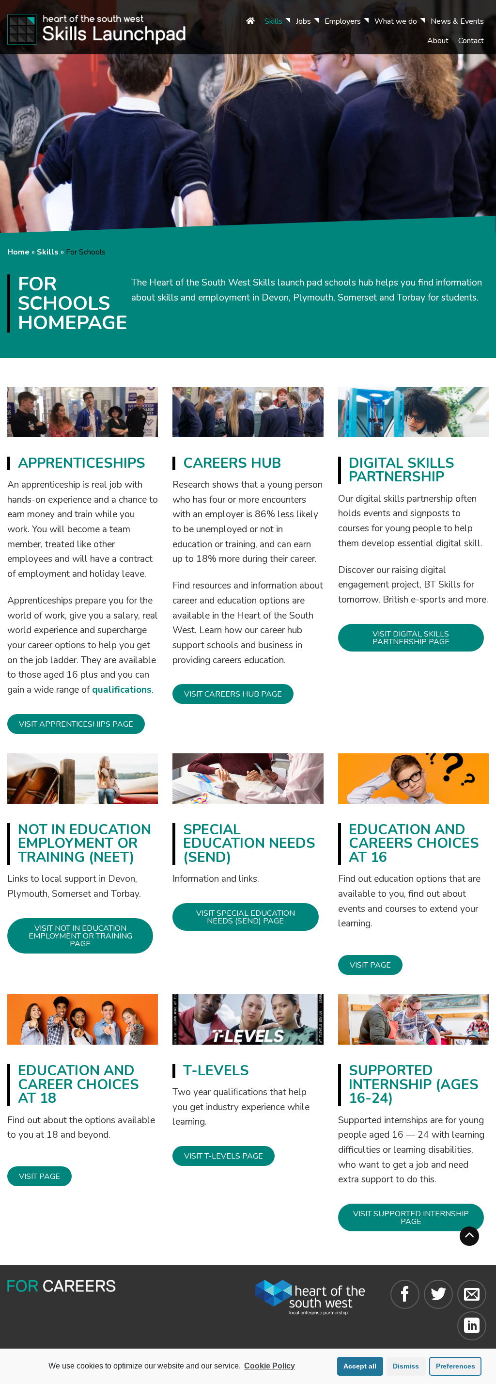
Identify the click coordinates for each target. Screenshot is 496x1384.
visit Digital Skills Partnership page (411, 638)
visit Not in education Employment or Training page (80, 936)
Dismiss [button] (406, 1366)
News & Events (457, 21)
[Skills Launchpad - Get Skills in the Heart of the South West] (109, 27)
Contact (471, 40)
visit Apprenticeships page (76, 724)
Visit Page (370, 965)
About (438, 40)
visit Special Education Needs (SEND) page (245, 917)
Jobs (303, 21)
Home (18, 252)
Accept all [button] (359, 1366)
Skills (273, 21)
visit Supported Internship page (411, 1218)
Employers (343, 21)
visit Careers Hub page (233, 694)
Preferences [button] (455, 1366)
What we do (395, 21)
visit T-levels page (223, 1156)
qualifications (122, 690)
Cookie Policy (269, 1366)
